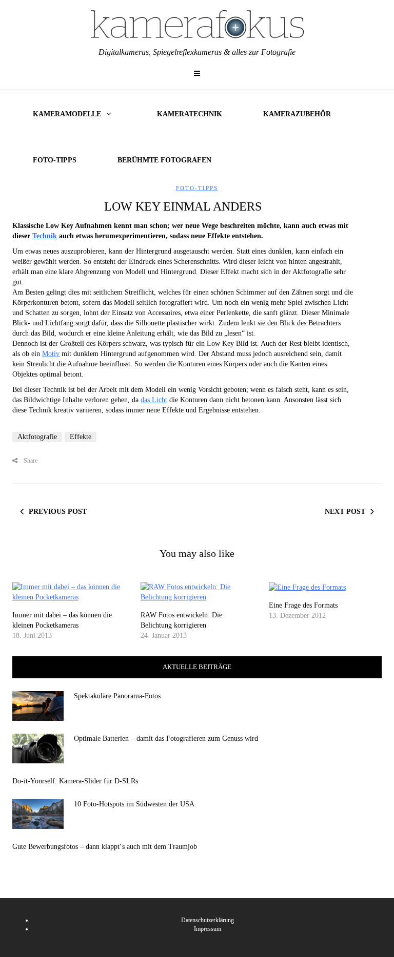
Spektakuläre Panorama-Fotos (117, 696)
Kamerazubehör (297, 114)
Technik (44, 236)
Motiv (51, 354)
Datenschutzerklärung (207, 920)
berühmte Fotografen (164, 160)
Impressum (207, 928)
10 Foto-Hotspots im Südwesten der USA (134, 804)
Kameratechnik (189, 114)
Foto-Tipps (54, 160)
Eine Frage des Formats (303, 605)
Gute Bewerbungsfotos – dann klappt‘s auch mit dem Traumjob (104, 846)
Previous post (58, 511)
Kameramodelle (67, 114)
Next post (345, 511)
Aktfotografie (37, 437)
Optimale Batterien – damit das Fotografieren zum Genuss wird (166, 738)
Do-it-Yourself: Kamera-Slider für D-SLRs (75, 781)
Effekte (80, 437)
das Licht (154, 400)
